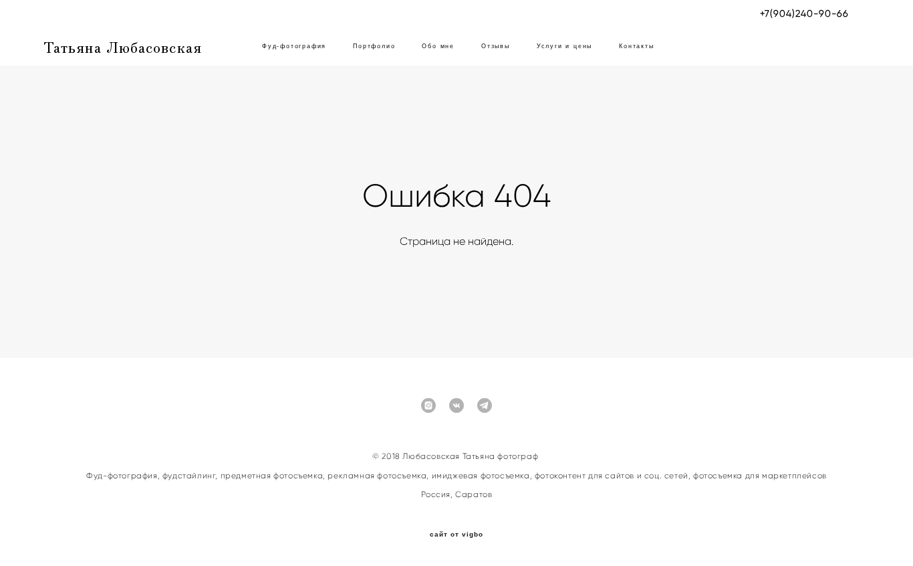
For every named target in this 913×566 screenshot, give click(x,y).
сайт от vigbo (456, 534)
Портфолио (374, 46)
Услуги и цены (564, 46)
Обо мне (438, 46)
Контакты (636, 46)
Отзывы (495, 46)
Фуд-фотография (294, 46)
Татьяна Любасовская (122, 46)
